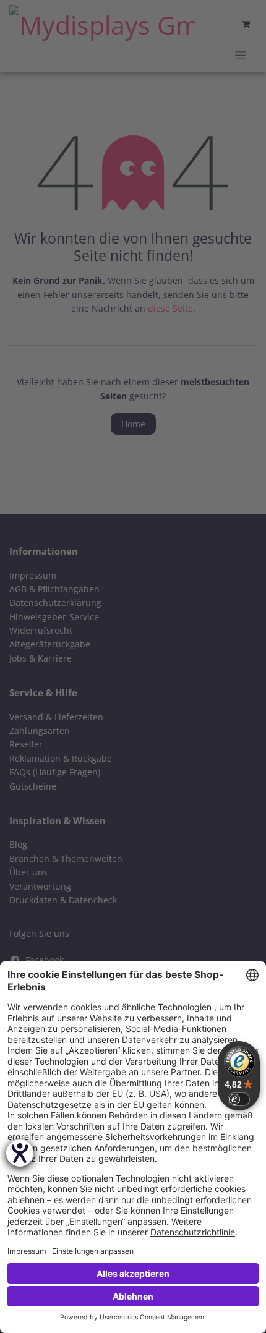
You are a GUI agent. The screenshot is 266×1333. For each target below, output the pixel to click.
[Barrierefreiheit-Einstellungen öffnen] (19, 1153)
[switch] (239, 1099)
